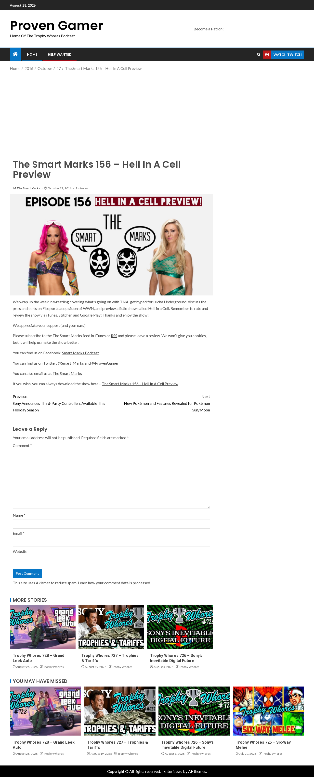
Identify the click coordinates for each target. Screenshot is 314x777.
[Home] (15, 54)
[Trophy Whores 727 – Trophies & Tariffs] (111, 627)
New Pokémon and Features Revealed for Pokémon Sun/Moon (167, 403)
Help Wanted (60, 54)
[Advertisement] (157, 111)
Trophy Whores (53, 667)
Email (19, 533)
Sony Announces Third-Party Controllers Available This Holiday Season (59, 403)
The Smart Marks (28, 188)
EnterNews (172, 771)
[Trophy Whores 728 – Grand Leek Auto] (43, 627)
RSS (114, 335)
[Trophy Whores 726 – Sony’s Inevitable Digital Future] (180, 627)
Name (19, 515)
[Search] (259, 54)
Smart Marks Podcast (80, 352)
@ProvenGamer (105, 363)
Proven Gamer (56, 25)
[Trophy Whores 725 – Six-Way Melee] (268, 711)
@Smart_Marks (71, 363)
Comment (22, 445)
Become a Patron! (209, 28)
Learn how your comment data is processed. (114, 582)
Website (20, 551)
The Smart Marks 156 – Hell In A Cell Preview (140, 383)
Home (32, 54)
